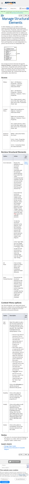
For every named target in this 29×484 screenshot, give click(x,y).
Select (26, 163)
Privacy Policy (22, 474)
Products (4, 465)
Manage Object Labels (10, 446)
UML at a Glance (5, 467)
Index (6, 8)
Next (26, 15)
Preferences (4, 479)
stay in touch (15, 461)
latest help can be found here (17, 12)
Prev (21, 15)
